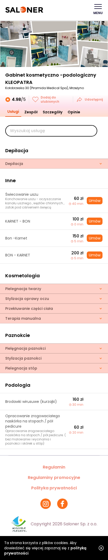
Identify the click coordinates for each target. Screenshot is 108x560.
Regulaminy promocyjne (54, 478)
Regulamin (54, 467)
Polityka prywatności (54, 488)
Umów (94, 200)
